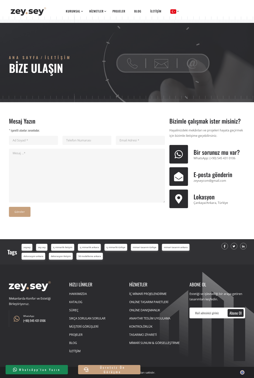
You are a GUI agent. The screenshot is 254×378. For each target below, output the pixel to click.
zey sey (42, 247)
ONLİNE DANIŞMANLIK (144, 310)
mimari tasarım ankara (176, 247)
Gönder (20, 212)
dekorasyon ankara (33, 256)
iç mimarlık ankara (89, 247)
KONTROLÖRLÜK (140, 326)
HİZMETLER (96, 11)
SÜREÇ (73, 310)
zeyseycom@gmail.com (210, 181)
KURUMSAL (73, 11)
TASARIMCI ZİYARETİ (143, 335)
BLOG (137, 11)
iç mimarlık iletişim (62, 247)
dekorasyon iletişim (61, 256)
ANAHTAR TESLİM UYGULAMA (149, 318)
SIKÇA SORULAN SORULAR (87, 318)
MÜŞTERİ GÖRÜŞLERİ (83, 326)
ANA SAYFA (24, 57)
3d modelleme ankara (89, 256)
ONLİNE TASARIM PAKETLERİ (148, 302)
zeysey (26, 247)
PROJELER (118, 11)
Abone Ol (235, 313)
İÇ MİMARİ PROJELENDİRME (148, 294)
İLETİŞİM (155, 11)
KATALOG (75, 302)
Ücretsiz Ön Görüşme (112, 369)
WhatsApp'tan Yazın (39, 369)
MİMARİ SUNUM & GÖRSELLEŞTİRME (154, 343)
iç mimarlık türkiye (115, 247)
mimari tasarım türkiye (144, 247)
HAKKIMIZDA (78, 294)
